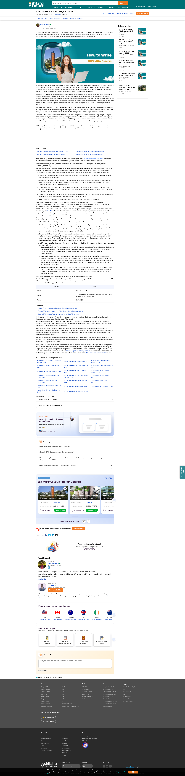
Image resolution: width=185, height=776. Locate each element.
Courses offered (44, 502)
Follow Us (106, 763)
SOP (124, 689)
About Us (43, 736)
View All (108, 478)
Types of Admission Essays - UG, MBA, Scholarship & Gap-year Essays (60, 311)
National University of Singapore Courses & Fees (52, 151)
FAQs (42, 745)
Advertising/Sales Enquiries (89, 738)
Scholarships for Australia (109, 694)
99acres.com (65, 745)
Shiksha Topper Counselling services (78, 351)
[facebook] (104, 766)
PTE (63, 696)
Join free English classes (125, 13)
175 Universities (57, 619)
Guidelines (64, 18)
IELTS (63, 691)
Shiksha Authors (45, 743)
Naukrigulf (64, 743)
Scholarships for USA (108, 689)
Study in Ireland (45, 701)
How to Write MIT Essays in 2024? (102, 386)
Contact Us (141, 6)
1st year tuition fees (45, 506)
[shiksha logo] (49, 764)
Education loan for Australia (110, 703)
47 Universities (97, 619)
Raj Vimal (121, 91)
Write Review (88, 766)
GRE (63, 689)
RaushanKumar (44, 24)
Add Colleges (85, 741)
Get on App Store (49, 721)
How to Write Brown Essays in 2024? (75, 361)
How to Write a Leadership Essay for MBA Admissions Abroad (57, 308)
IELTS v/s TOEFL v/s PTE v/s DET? (71, 706)
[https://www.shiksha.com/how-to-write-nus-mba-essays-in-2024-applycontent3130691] (46, 535)
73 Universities (110, 619)
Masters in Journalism (88, 699)
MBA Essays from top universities (96, 353)
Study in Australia (45, 691)
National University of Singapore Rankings (89, 154)
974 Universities (70, 619)
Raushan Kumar (53, 564)
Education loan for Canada (110, 701)
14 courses (88, 502)
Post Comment (42, 670)
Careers (43, 741)
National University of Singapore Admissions (90, 151)
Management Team (46, 738)
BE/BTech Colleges (87, 691)
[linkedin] (49, 567)
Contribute (85, 762)
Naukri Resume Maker (67, 741)
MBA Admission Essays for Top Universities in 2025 (126, 41)
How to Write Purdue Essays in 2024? (76, 386)
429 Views (121, 47)
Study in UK (44, 694)
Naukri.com (65, 738)
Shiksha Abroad (66, 753)
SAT (63, 699)
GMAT (63, 687)
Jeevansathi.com (66, 748)
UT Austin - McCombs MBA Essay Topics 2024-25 (127, 62)
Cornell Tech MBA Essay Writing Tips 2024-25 (127, 74)
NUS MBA (50, 211)
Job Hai (64, 755)
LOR (124, 694)
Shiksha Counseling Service (130, 687)
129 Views (121, 36)
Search (122, 3)
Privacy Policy (115, 772)
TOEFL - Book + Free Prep (182, 472)
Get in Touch (66, 762)
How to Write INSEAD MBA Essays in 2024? (126, 30)
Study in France (45, 699)
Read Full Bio (42, 579)
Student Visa (126, 699)
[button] (108, 13)
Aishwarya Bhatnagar (124, 32)
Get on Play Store (49, 717)
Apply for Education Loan (109, 687)
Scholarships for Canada (109, 691)
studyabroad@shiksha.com (71, 766)
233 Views (121, 93)
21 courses (56, 502)
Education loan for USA (109, 699)
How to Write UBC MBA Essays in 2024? (126, 52)
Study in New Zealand (47, 696)
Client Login (85, 736)
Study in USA (44, 687)
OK (133, 772)
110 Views (121, 80)
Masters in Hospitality (87, 696)
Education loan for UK (108, 706)
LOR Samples (127, 696)
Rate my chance (60, 510)
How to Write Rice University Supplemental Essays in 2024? (127, 87)
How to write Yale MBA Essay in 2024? (49, 371)
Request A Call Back (55, 590)
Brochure (47, 510)
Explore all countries (46, 706)
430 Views (121, 57)
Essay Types (49, 18)
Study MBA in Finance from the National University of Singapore (58, 314)
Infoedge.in (64, 736)
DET (63, 694)
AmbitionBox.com (66, 750)
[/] (37, 677)
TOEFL (63, 701)
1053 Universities (44, 619)
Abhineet (51, 585)
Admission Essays (128, 701)
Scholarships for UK (108, 696)
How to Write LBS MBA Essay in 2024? (76, 391)
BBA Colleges (85, 694)
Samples (57, 18)
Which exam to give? (67, 703)
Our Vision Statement (46, 750)
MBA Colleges (86, 687)
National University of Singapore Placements (51, 154)
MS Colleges (85, 689)
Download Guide (142, 13)
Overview (40, 18)
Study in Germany (45, 703)
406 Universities (83, 619)
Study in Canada (45, 689)
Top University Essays (76, 18)
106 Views (121, 70)
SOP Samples (127, 691)
